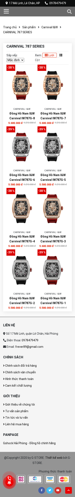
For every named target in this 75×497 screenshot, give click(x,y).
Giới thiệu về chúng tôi (20, 404)
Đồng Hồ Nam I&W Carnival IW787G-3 (53, 239)
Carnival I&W (49, 27)
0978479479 (57, 3)
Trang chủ (10, 27)
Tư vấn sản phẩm (16, 411)
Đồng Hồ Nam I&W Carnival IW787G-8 (22, 116)
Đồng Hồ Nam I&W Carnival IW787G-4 (22, 239)
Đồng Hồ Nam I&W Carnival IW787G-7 (53, 116)
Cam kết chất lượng (18, 385)
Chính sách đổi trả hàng (21, 365)
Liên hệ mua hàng (17, 424)
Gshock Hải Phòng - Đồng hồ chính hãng (29, 443)
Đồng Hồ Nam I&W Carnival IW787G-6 (22, 177)
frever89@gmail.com (29, 346)
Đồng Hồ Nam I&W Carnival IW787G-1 (53, 301)
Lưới (51, 55)
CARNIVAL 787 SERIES (17, 32)
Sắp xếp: (12, 55)
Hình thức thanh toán (19, 379)
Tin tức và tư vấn (16, 417)
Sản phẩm (29, 27)
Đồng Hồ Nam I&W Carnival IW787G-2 (22, 301)
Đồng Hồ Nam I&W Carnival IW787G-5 (53, 177)
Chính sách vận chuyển (20, 372)
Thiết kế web (53, 457)
